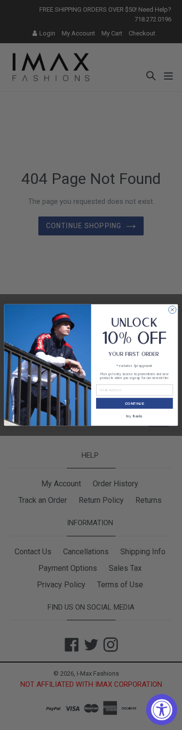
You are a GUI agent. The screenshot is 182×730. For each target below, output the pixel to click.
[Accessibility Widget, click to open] (161, 709)
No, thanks (134, 416)
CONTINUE (134, 403)
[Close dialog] (172, 310)
